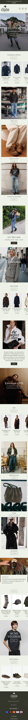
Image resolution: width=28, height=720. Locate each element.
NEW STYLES (14, 515)
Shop (14, 199)
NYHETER (14, 553)
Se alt (14, 58)
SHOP (14, 123)
